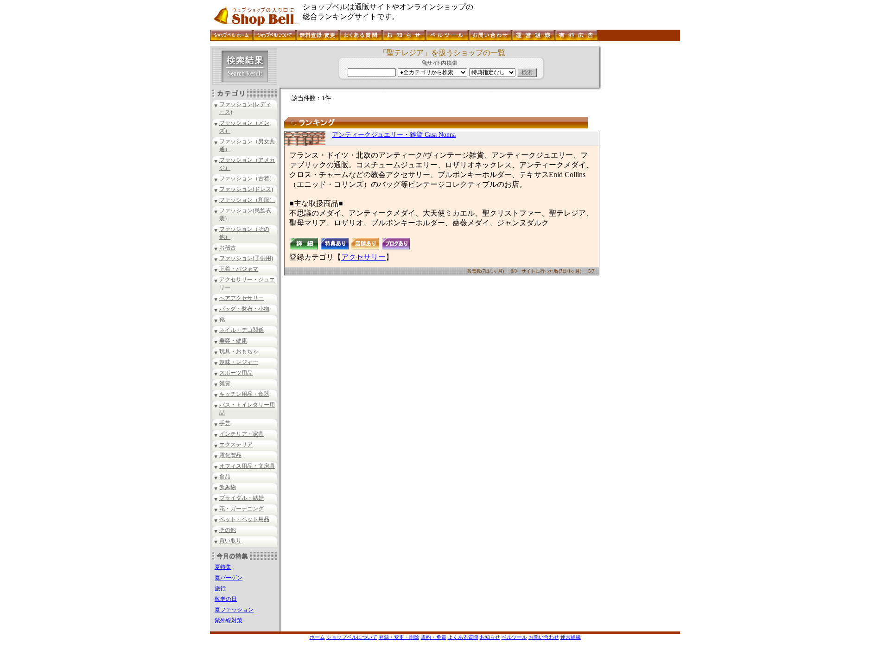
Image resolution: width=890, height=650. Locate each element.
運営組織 (570, 637)
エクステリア (236, 444)
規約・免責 (433, 637)
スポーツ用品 (236, 373)
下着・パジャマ (238, 269)
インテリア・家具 (241, 434)
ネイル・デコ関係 (241, 330)
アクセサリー (363, 257)
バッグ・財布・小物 (244, 309)
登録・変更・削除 (399, 637)
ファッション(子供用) (246, 258)
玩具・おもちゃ (238, 351)
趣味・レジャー (238, 362)
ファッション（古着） (247, 178)
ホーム (317, 637)
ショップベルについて (351, 637)
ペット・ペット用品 (244, 519)
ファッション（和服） (247, 200)
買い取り (230, 540)
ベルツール (514, 637)
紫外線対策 (228, 620)
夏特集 (223, 567)
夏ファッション (234, 609)
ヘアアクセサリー (241, 298)
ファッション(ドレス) (246, 189)
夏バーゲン (228, 577)
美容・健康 (233, 341)
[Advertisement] (640, 185)
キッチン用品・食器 (244, 394)
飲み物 (227, 487)
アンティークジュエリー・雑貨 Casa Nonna (394, 134)
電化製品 (230, 455)
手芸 (224, 423)
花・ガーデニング (241, 508)
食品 (224, 476)
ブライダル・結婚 (241, 498)
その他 (227, 530)
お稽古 (227, 247)
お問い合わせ (543, 637)
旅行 (220, 588)
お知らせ (490, 637)
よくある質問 (463, 637)
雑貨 (224, 383)
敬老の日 (226, 599)
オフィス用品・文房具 (247, 466)
